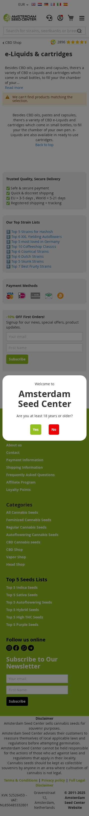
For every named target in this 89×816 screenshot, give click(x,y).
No (53, 429)
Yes (36, 429)
